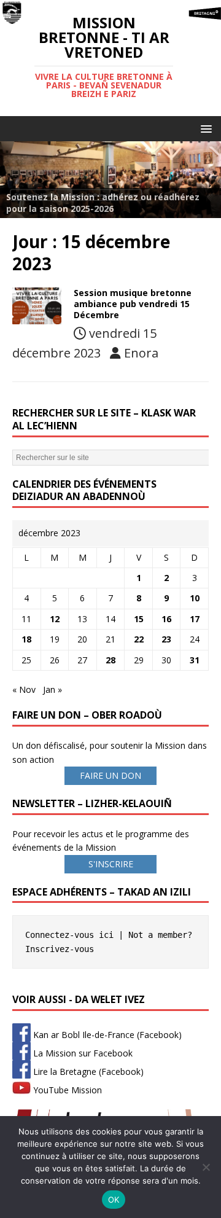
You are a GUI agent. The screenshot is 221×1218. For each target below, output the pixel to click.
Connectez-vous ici (69, 935)
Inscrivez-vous (59, 949)
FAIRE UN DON (110, 775)
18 (26, 639)
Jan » (52, 689)
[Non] (206, 1167)
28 (110, 660)
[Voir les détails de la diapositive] (110, 179)
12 (55, 619)
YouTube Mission (66, 1090)
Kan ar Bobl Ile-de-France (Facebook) (106, 1034)
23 (166, 639)
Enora (141, 353)
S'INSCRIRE (110, 864)
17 (195, 619)
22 (139, 639)
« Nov (24, 689)
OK (114, 1199)
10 (195, 598)
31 (195, 660)
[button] (204, 128)
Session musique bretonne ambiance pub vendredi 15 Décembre (133, 304)
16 (166, 619)
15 (139, 619)
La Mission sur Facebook (82, 1053)
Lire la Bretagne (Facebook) (87, 1071)
